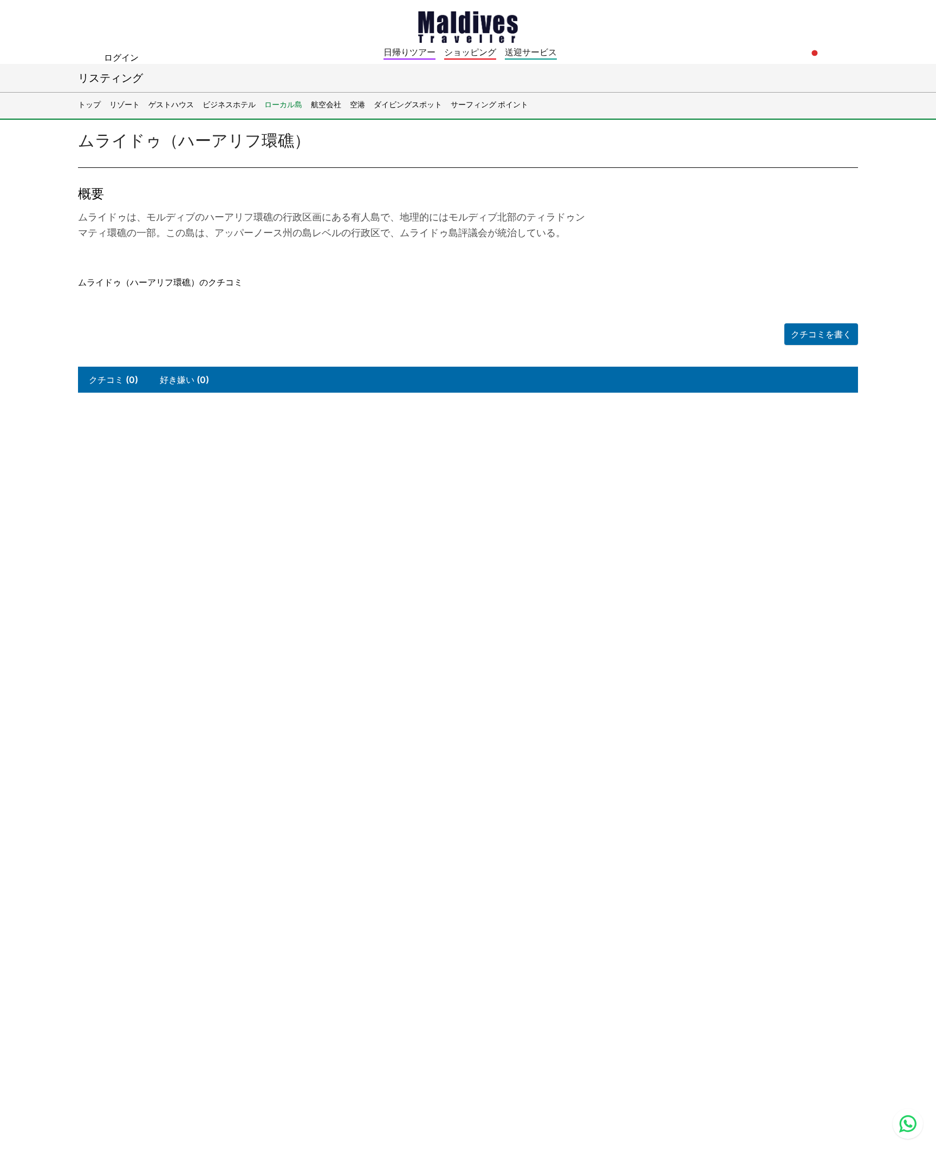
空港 (357, 104)
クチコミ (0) (113, 379)
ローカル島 (283, 104)
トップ (89, 104)
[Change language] (815, 53)
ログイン (121, 57)
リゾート (124, 104)
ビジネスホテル (229, 104)
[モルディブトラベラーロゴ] (468, 26)
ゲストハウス (171, 104)
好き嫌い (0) (184, 379)
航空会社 (326, 104)
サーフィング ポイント (489, 104)
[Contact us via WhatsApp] (907, 1124)
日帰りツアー (409, 52)
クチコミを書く (821, 334)
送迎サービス (531, 52)
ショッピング (470, 52)
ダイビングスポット (408, 104)
